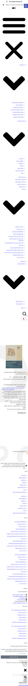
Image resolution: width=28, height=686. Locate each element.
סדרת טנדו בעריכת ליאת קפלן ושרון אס (14, 243)
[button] (14, 38)
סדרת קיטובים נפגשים (18, 255)
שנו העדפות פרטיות (23, 685)
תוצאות (25, 681)
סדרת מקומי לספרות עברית (16, 248)
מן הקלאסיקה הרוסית (18, 234)
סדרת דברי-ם (20, 257)
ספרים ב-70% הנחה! (20, 179)
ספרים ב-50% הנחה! (20, 182)
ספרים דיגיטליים (21, 184)
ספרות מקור (20, 168)
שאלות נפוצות (22, 617)
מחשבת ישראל (19, 161)
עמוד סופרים (22, 187)
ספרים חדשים (21, 177)
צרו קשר (23, 308)
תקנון (10, 649)
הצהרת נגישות (22, 620)
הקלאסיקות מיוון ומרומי (17, 232)
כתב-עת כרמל (20, 229)
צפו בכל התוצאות (23, 682)
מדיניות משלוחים (22, 615)
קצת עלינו (22, 261)
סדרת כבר (20, 245)
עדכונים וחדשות (19, 301)
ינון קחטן (25, 666)
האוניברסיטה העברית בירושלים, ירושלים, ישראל (14, 379)
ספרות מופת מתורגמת (18, 112)
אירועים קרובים (19, 304)
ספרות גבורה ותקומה (18, 117)
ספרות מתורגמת (19, 171)
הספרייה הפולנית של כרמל (17, 110)
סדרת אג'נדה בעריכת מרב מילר (15, 236)
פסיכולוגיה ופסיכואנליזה (17, 102)
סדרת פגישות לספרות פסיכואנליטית (14, 250)
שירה (22, 173)
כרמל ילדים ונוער (19, 227)
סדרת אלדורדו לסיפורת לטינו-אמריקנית (16, 534)
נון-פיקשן (21, 163)
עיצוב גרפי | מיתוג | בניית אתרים (16, 662)
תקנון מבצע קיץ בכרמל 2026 (19, 622)
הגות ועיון (21, 159)
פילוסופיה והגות (19, 105)
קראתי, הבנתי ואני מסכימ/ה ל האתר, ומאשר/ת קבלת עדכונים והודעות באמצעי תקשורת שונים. (14, 650)
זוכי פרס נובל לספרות (18, 107)
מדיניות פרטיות (22, 612)
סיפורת (21, 166)
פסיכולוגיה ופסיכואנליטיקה (19, 492)
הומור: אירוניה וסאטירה (17, 114)
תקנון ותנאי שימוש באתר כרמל (18, 610)
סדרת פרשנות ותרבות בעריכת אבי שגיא (14, 252)
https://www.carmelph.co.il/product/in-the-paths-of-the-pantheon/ (13, 388)
